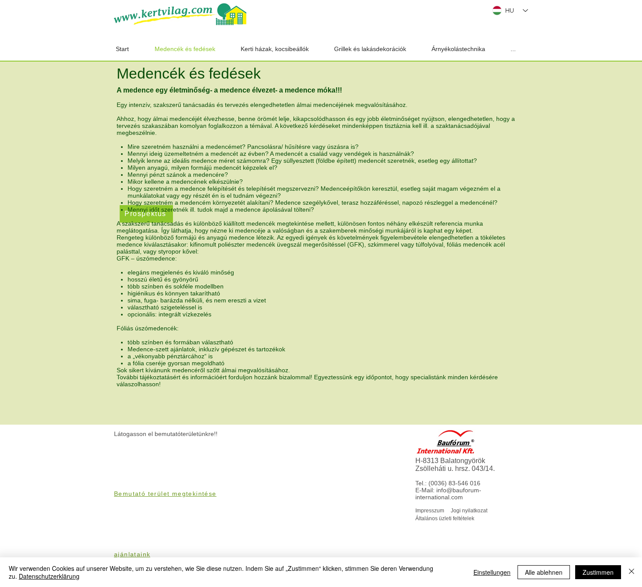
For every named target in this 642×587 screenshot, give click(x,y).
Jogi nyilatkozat (469, 511)
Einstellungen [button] (492, 572)
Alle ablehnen (544, 572)
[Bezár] (631, 572)
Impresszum (429, 511)
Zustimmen (598, 572)
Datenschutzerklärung (49, 576)
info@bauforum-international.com (448, 494)
